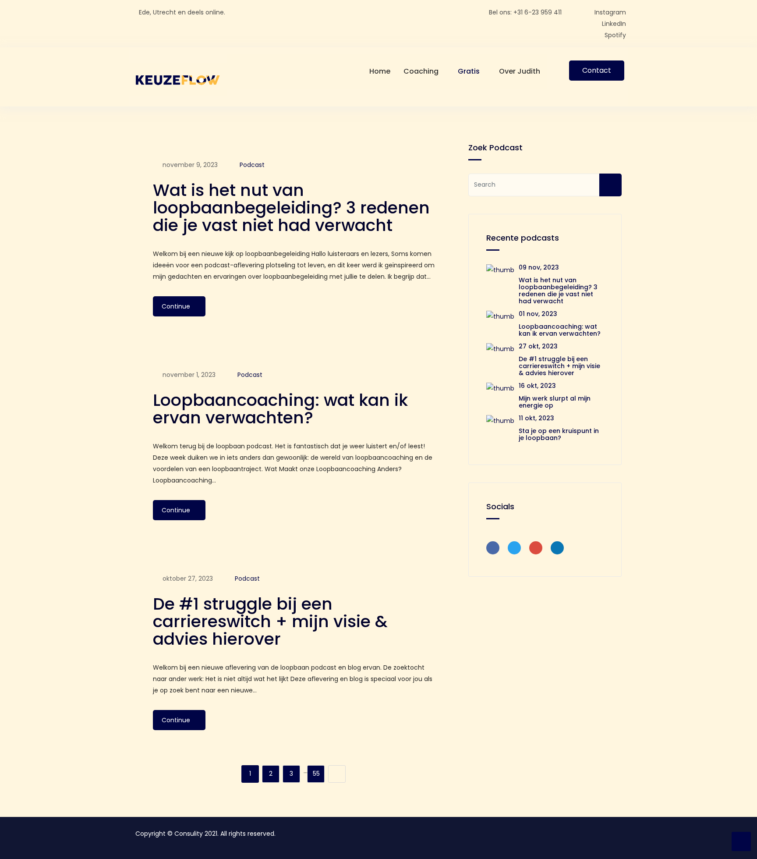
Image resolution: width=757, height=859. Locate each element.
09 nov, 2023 (539, 267)
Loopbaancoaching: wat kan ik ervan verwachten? (280, 408)
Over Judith (519, 71)
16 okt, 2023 (537, 385)
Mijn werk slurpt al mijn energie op (555, 402)
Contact (596, 70)
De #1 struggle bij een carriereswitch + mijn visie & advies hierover (270, 621)
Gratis (469, 71)
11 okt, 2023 (536, 418)
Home (379, 71)
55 (316, 773)
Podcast (252, 164)
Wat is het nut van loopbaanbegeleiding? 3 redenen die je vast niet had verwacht (291, 207)
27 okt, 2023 (538, 346)
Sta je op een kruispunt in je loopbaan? (559, 434)
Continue (177, 306)
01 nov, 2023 (538, 313)
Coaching (421, 71)
